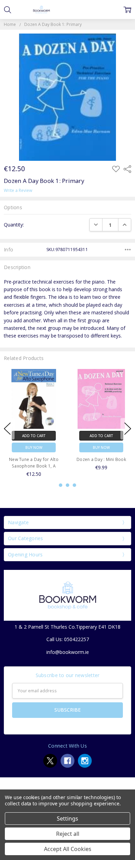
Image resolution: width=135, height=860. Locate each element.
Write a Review (18, 190)
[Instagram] (85, 761)
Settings (67, 818)
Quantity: (14, 224)
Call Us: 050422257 (67, 639)
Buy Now (33, 447)
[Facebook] (67, 761)
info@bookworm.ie (67, 652)
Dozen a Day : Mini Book (101, 459)
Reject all (67, 834)
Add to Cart (33, 435)
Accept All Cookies (67, 849)
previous (7, 429)
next (127, 429)
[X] (50, 761)
